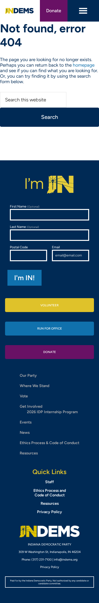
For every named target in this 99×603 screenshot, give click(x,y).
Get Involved (31, 406)
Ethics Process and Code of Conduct (49, 492)
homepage (83, 65)
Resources (29, 453)
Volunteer (49, 305)
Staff (49, 482)
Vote (24, 396)
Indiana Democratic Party (19, 11)
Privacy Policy (49, 512)
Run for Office (49, 328)
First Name (24, 206)
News (25, 432)
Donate (53, 10)
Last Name (24, 227)
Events (25, 422)
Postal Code (19, 247)
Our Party (28, 375)
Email (56, 247)
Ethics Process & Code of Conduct (49, 443)
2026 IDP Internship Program (52, 412)
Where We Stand (34, 385)
